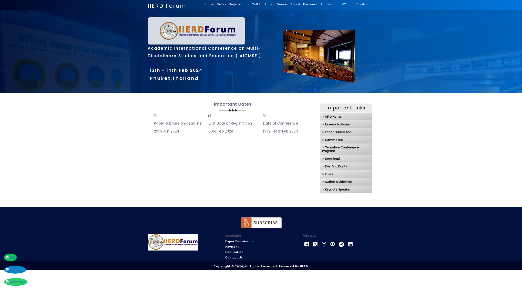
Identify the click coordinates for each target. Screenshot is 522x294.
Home (209, 4)
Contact (363, 4)
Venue (282, 4)
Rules (329, 174)
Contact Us (234, 257)
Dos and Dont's (336, 166)
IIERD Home (333, 117)
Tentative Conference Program (340, 149)
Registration (239, 4)
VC (344, 4)
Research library (337, 124)
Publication (330, 4)
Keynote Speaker (338, 189)
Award (295, 4)
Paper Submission (338, 132)
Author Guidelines (338, 182)
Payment (310, 4)
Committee (334, 140)
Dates (221, 4)
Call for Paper (263, 4)
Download (332, 159)
